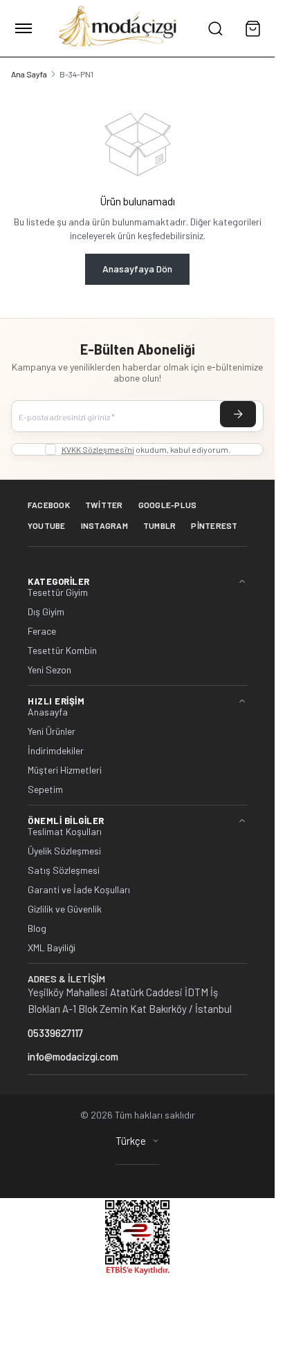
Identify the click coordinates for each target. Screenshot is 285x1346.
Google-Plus (167, 505)
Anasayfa (48, 712)
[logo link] (118, 28)
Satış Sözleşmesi (64, 870)
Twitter (104, 505)
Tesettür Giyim (58, 592)
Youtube (47, 525)
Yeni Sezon (49, 669)
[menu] (23, 28)
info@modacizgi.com (73, 1056)
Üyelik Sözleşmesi (64, 851)
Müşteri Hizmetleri (65, 770)
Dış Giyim (46, 611)
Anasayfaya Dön (137, 268)
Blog (37, 928)
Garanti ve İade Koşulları (79, 889)
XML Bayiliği (51, 947)
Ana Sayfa (29, 74)
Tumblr (159, 525)
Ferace (42, 631)
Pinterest (214, 525)
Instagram (104, 525)
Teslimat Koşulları (65, 831)
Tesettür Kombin (62, 650)
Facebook (49, 505)
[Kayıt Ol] (238, 414)
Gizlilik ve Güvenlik (65, 909)
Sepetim (45, 789)
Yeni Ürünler (51, 731)
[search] (215, 28)
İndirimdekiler (56, 750)
